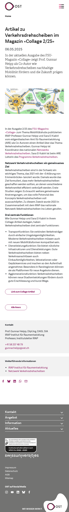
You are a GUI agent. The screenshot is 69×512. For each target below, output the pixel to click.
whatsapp (20, 382)
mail (25, 382)
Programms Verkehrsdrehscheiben (38, 157)
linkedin (14, 382)
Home (8, 16)
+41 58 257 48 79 (14, 344)
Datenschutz (11, 471)
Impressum (10, 467)
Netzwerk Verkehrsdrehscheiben (26, 371)
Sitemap (9, 478)
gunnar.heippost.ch (17, 348)
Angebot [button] (11, 417)
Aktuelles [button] (11, 428)
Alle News (16, 307)
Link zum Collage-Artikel (23, 291)
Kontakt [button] (10, 412)
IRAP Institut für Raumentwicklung (28, 367)
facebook (3, 382)
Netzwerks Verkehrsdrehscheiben (27, 151)
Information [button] (13, 423)
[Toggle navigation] (61, 6)
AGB (7, 474)
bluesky (8, 382)
